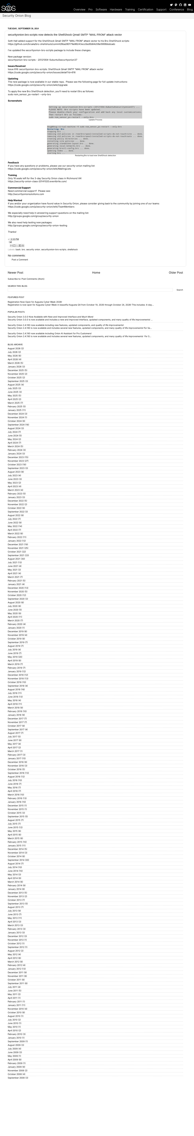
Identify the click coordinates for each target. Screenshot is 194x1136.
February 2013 (15, 929)
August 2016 (14, 776)
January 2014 (14, 889)
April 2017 (13, 747)
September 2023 (16, 468)
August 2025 (14, 384)
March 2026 (14, 363)
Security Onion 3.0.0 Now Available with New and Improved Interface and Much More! (50, 317)
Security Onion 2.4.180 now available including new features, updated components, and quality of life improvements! (66, 325)
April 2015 (13, 834)
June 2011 (13, 990)
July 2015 (12, 824)
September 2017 (16, 729)
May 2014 (13, 874)
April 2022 (13, 530)
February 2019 (15, 668)
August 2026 (14, 348)
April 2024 (13, 443)
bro (23, 249)
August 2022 (14, 515)
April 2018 (13, 704)
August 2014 (14, 863)
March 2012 (13, 961)
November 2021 (16, 548)
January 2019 (14, 671)
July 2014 (12, 867)
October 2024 (15, 421)
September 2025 (16, 381)
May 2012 (12, 954)
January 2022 (14, 541)
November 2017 (16, 722)
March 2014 (14, 882)
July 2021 (12, 562)
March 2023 (14, 490)
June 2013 (13, 914)
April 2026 (13, 359)
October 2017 (14, 726)
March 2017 (13, 751)
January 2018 (14, 715)
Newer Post (15, 272)
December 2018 (16, 675)
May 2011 (12, 994)
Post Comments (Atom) (33, 279)
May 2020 (13, 613)
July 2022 (12, 519)
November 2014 (16, 853)
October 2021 (14, 551)
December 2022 (16, 501)
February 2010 (15, 1034)
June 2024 (13, 435)
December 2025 (16, 370)
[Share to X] (17, 245)
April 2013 (13, 921)
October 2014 (15, 856)
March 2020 (14, 620)
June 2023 (13, 479)
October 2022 (15, 508)
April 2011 (12, 998)
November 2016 (16, 766)
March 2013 (14, 925)
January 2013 (14, 932)
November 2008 (16, 1070)
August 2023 (14, 472)
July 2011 (12, 987)
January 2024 (15, 453)
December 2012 (15, 936)
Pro (90, 9)
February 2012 (15, 965)
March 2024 (14, 446)
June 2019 (13, 653)
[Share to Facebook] (20, 245)
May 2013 (13, 918)
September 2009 (16, 1041)
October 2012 (14, 943)
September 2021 (16, 555)
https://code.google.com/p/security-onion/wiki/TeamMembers (41, 206)
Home (96, 272)
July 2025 (13, 388)
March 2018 (14, 707)
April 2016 (13, 791)
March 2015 (14, 838)
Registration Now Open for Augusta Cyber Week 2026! (35, 302)
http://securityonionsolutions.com (26, 194)
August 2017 (14, 733)
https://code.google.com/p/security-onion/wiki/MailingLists (39, 168)
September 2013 (16, 903)
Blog (190, 9)
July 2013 (12, 911)
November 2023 (16, 461)
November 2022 (16, 504)
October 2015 (15, 813)
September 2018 (16, 686)
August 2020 (14, 602)
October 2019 (15, 638)
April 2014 (13, 878)
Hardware (116, 9)
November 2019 (16, 635)
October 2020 (15, 595)
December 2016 (16, 762)
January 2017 (14, 758)
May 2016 (13, 787)
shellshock (72, 249)
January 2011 (14, 1005)
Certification (145, 9)
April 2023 (13, 486)
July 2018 (12, 693)
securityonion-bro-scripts (53, 249)
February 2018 (15, 711)
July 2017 (12, 736)
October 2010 (15, 1012)
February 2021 (15, 580)
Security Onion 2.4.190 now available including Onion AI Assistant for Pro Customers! (50, 333)
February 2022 (15, 537)
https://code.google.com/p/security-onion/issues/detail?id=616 (41, 72)
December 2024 (16, 414)
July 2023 (13, 475)
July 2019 (12, 649)
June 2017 (13, 740)
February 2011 (15, 1001)
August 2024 (14, 428)
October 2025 (15, 377)
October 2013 (15, 900)
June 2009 (13, 1052)
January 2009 (15, 1067)
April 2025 (13, 399)
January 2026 (15, 366)
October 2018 (15, 682)
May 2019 (13, 657)
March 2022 (14, 533)
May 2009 (13, 1056)
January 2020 (15, 628)
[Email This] (11, 245)
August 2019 (14, 646)
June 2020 (13, 610)
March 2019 (14, 664)
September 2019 (16, 642)
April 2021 (13, 573)
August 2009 (14, 1045)
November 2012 (16, 940)
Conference (176, 9)
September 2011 (16, 983)
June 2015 (13, 827)
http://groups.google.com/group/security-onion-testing (37, 225)
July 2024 (13, 432)
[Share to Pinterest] (22, 245)
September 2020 (16, 599)
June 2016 (13, 784)
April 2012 (13, 958)
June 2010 (13, 1023)
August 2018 (14, 689)
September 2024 (16, 424)
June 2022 (13, 522)
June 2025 (13, 392)
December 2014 (16, 849)
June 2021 (13, 566)
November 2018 (16, 678)
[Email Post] (95, 242)
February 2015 (15, 842)
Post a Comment (20, 259)
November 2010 (16, 1009)
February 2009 (15, 1063)
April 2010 (13, 1030)
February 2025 (15, 406)
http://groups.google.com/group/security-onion (33, 216)
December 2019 (16, 631)
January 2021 (14, 584)
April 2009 (13, 1059)
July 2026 (13, 352)
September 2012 (16, 947)
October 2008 (15, 1074)
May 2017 (12, 744)
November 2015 (16, 809)
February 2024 (15, 450)
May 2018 (13, 700)
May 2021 (12, 570)
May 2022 (13, 526)
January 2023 (15, 497)
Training (130, 9)
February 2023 (15, 493)
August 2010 (14, 1016)
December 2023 (16, 457)
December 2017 (15, 718)
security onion (33, 249)
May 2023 (13, 483)
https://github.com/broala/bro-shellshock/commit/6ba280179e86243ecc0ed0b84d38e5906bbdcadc (61, 44)
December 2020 (16, 588)
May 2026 (13, 356)
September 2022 (16, 511)
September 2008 (16, 1078)
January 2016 (14, 802)
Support (161, 9)
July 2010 (12, 1020)
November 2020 (16, 591)
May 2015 (13, 831)
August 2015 (14, 820)
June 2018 (13, 697)
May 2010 (13, 1027)
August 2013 (14, 907)
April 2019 (13, 660)
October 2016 (15, 769)
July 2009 (13, 1048)
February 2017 (15, 755)
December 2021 (15, 544)
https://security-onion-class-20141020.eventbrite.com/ (37, 181)
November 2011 (15, 976)
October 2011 (14, 980)
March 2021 (13, 577)
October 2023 (15, 464)
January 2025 (15, 410)
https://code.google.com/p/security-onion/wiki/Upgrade (38, 85)
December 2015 (16, 805)
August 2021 (14, 559)
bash (18, 249)
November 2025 (16, 374)
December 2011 (15, 972)
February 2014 (15, 885)
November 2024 (16, 417)
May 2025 (13, 395)
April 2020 (13, 617)
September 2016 (16, 773)
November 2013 (16, 896)
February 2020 (15, 624)
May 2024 (13, 439)
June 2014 (13, 871)
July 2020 (13, 606)
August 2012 (14, 951)
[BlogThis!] (14, 245)
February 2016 (15, 798)
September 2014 (16, 860)
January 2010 (14, 1038)
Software (101, 9)
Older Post (176, 272)
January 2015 (14, 845)
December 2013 (16, 893)
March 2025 (14, 403)
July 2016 (12, 780)
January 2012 (14, 969)
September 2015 (16, 816)
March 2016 (14, 794)
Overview (79, 9)
